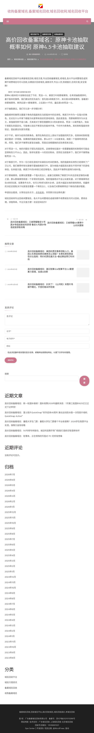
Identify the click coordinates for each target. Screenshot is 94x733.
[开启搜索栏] (87, 21)
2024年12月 (10, 577)
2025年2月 (10, 566)
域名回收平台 (34, 34)
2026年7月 (10, 474)
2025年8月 (10, 534)
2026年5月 (10, 485)
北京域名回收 (67, 722)
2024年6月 (10, 609)
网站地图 (24, 722)
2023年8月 (10, 658)
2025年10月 (10, 523)
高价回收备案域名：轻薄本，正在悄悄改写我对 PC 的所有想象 (33, 436)
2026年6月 (10, 480)
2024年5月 (10, 615)
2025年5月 (10, 550)
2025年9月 (10, 528)
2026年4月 (10, 491)
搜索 (7, 374)
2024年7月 (10, 604)
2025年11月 (10, 517)
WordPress (59, 728)
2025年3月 (10, 561)
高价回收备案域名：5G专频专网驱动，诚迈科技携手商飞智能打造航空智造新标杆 (42, 430)
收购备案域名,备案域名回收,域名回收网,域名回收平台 (47, 11)
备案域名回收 (46, 34)
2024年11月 (10, 582)
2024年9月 (10, 593)
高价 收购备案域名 (34, 54)
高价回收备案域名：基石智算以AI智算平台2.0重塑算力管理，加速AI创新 (51, 270)
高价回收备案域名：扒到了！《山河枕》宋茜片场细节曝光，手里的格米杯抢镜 (50, 286)
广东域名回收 (44, 722)
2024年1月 (10, 636)
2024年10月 (10, 588)
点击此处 (40, 192)
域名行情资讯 (11, 682)
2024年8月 (10, 598)
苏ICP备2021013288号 (65, 719)
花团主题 (48, 728)
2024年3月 (10, 625)
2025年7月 (10, 539)
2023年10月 (10, 647)
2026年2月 (10, 501)
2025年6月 (10, 544)
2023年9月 (10, 652)
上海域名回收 (55, 722)
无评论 (66, 54)
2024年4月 (10, 620)
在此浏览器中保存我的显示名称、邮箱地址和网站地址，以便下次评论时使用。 (40, 352)
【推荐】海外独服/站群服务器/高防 (19, 92)
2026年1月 (10, 507)
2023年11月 (10, 641)
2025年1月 (10, 571)
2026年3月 (10, 496)
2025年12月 (10, 512)
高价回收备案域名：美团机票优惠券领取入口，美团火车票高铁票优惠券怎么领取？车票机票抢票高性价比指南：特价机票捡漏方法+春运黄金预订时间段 (51, 255)
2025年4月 (10, 555)
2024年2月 (10, 631)
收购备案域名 (58, 34)
